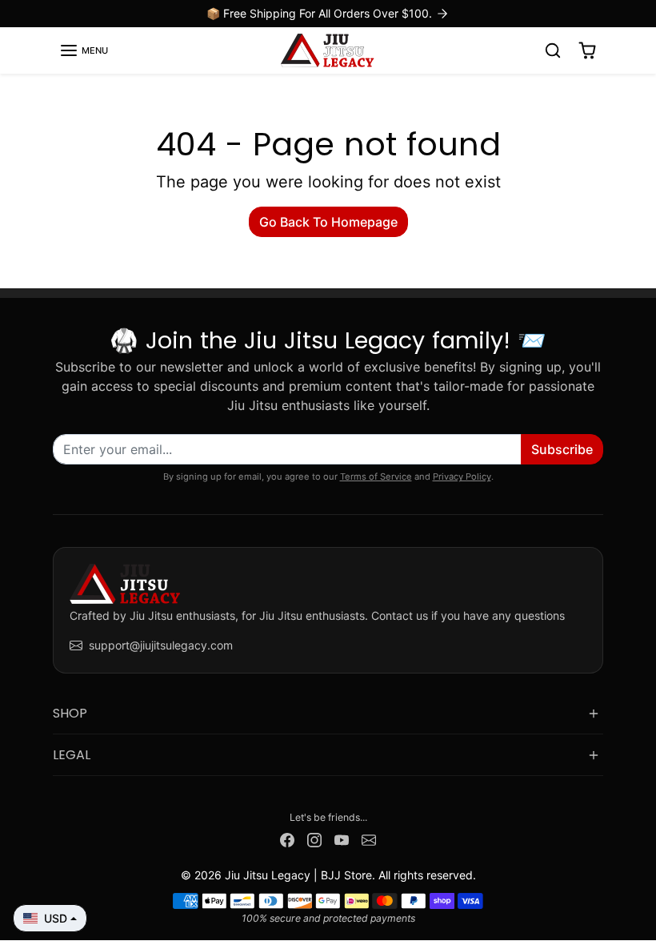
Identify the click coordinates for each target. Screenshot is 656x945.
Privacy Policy (462, 476)
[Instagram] (314, 839)
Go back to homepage (328, 222)
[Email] (368, 839)
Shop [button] (70, 713)
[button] (84, 50)
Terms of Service (376, 476)
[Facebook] (287, 839)
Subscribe (562, 449)
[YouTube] (341, 839)
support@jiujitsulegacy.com (161, 645)
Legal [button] (71, 755)
